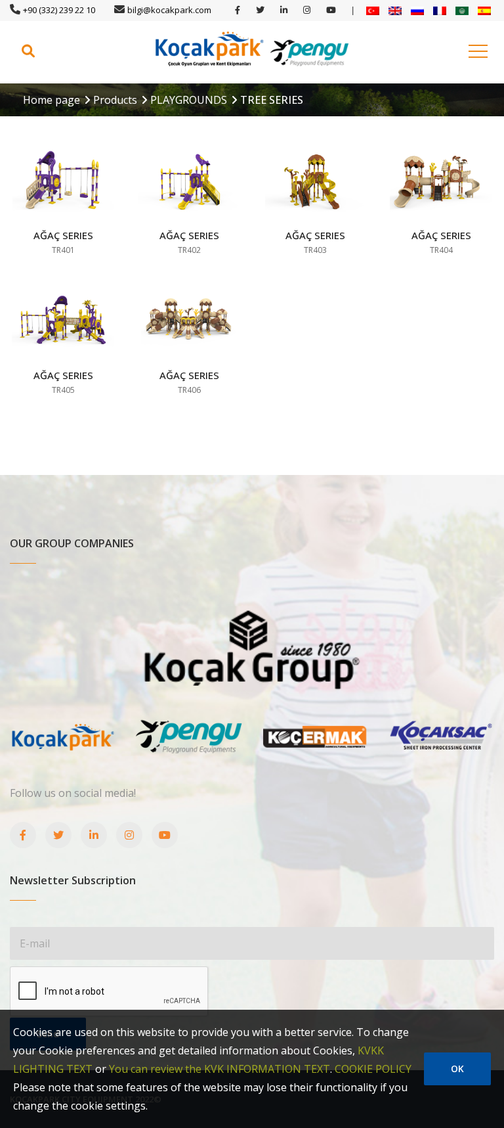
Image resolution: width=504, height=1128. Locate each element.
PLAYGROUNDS (188, 100)
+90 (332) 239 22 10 (59, 10)
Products (115, 100)
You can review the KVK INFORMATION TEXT (219, 1069)
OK (457, 1068)
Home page (51, 100)
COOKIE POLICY (373, 1069)
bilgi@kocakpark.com (169, 10)
